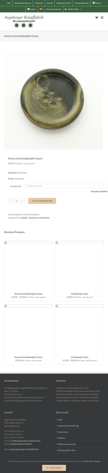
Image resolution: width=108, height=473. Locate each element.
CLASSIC (24, 217)
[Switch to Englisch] (32, 9)
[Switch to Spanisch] (41, 9)
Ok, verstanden (54, 468)
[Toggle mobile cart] (96, 17)
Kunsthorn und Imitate (39, 217)
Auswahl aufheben (99, 191)
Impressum (63, 432)
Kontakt (61, 438)
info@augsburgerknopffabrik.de (25, 440)
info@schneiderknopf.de (21, 444)
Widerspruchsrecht (67, 444)
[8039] (54, 100)
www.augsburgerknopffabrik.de (24, 449)
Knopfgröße (15, 186)
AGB (60, 419)
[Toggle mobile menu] (102, 17)
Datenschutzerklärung (68, 425)
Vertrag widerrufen (67, 450)
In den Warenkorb (42, 201)
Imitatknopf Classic (79, 293)
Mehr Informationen (92, 461)
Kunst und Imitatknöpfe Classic (28, 293)
